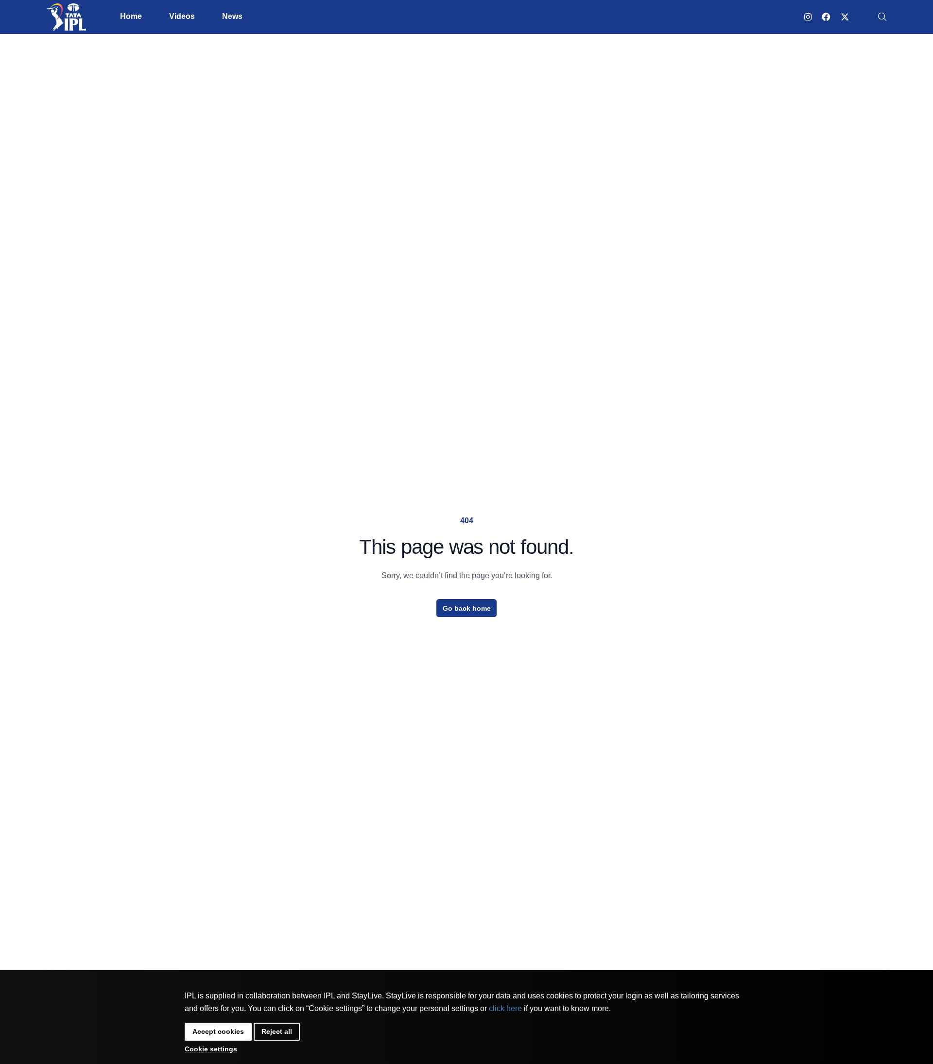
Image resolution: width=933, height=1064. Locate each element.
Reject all (276, 1031)
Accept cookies (218, 1031)
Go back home (467, 608)
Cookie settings (211, 1049)
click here (505, 1008)
